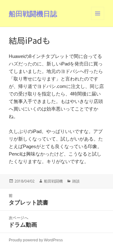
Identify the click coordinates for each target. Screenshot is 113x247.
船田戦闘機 (53, 181)
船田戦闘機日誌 (33, 13)
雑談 (76, 181)
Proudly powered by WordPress (36, 240)
